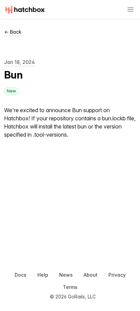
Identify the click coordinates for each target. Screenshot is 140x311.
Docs (21, 275)
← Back (12, 32)
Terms (70, 287)
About (91, 275)
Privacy (117, 275)
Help (42, 275)
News (66, 275)
